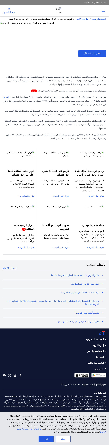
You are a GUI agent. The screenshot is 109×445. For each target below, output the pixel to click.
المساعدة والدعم (95, 351)
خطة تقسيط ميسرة (93, 225)
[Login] (9, 9)
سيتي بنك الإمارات (99, 2)
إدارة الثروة (98, 345)
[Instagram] (14, 375)
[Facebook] (20, 375)
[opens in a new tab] (98, 375)
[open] (103, 10)
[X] (9, 375)
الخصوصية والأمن (95, 362)
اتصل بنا (100, 356)
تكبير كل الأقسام (10, 268)
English (87, 2)
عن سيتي (99, 368)
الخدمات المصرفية (95, 339)
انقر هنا (6, 97)
